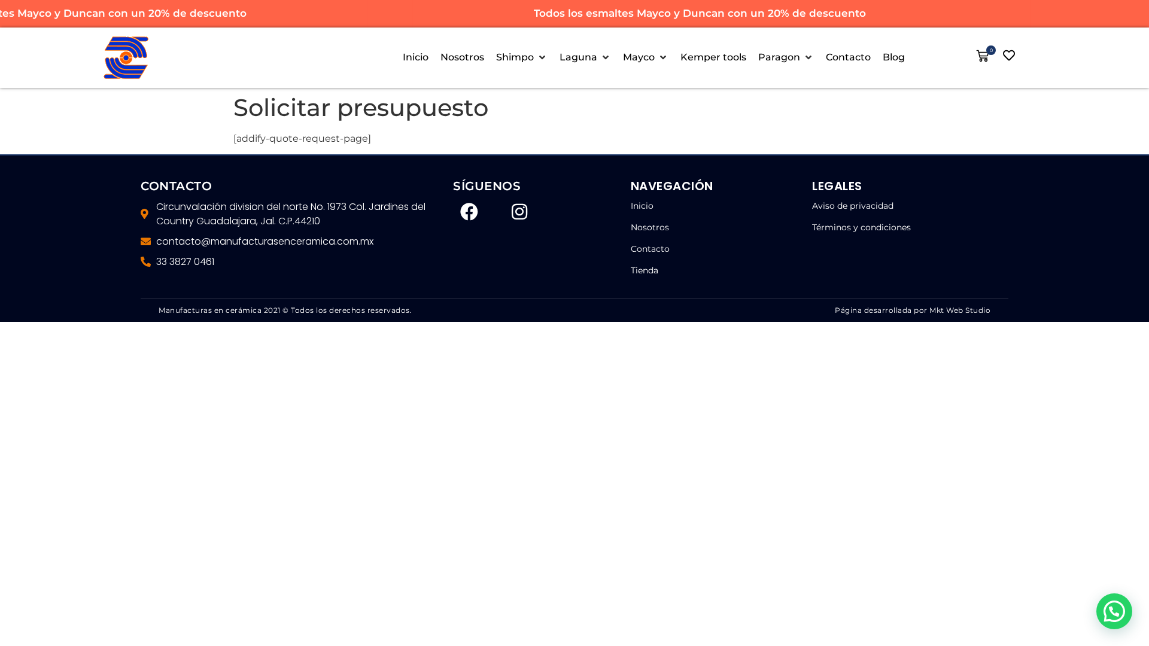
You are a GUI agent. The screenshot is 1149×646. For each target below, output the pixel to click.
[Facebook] (469, 212)
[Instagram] (519, 212)
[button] (522, 57)
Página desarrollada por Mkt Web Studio (912, 310)
